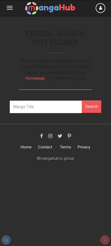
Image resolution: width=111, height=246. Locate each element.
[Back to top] (105, 240)
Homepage (35, 78)
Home (26, 147)
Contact (45, 147)
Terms (65, 147)
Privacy (84, 147)
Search (91, 106)
